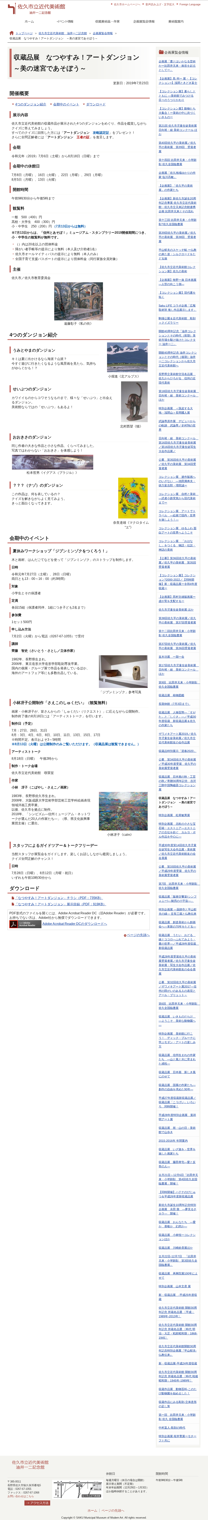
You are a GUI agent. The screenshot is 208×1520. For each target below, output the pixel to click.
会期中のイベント (66, 104)
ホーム (92, 1510)
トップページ (24, 33)
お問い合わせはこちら (21, 1496)
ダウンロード (96, 104)
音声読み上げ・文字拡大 (159, 4)
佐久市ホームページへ (127, 4)
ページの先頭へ (138, 935)
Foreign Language (190, 4)
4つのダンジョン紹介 (30, 104)
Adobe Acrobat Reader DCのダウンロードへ (74, 924)
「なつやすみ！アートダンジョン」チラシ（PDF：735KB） (59, 898)
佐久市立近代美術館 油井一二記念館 (63, 33)
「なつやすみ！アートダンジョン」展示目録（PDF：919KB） (60, 904)
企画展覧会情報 (103, 33)
